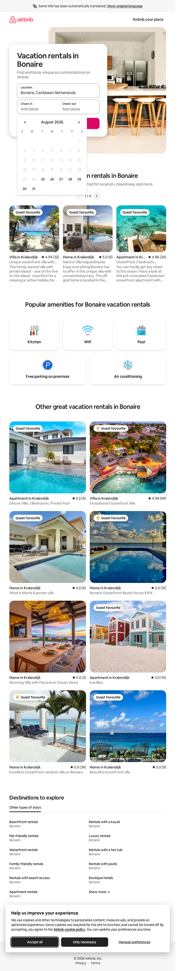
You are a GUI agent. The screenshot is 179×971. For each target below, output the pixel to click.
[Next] (96, 196)
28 (70, 179)
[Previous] (79, 196)
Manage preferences (134, 942)
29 (79, 179)
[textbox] (38, 109)
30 (25, 189)
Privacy (81, 963)
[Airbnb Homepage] (21, 19)
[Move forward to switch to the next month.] (78, 122)
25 (43, 179)
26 (52, 179)
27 (61, 179)
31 (33, 189)
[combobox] (58, 92)
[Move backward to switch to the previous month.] (25, 122)
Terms (95, 963)
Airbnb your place (148, 19)
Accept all (34, 942)
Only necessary (84, 942)
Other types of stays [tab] (25, 807)
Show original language (125, 6)
